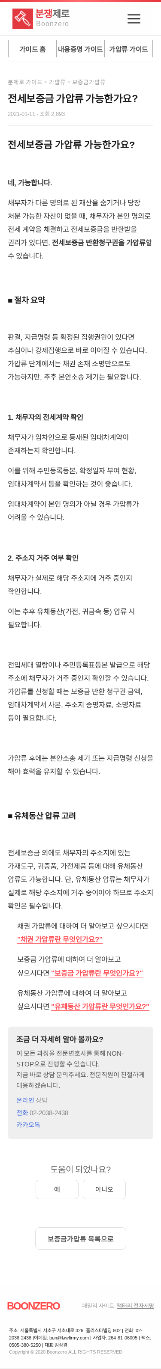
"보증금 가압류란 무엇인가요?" (97, 973)
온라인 (32, 1100)
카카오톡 (28, 1124)
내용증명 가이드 (80, 49)
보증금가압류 (89, 81)
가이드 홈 (32, 49)
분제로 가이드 (25, 81)
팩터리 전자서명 (135, 1305)
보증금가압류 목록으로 (81, 1238)
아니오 (104, 1189)
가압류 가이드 (128, 49)
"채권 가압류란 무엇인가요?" (60, 939)
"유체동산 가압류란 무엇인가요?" (100, 1006)
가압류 (57, 81)
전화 (42, 1112)
